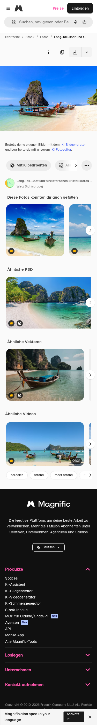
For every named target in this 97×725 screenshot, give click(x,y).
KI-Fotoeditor (61, 150)
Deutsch (48, 547)
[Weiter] (75, 165)
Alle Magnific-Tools (21, 641)
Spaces (11, 578)
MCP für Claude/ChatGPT (31, 616)
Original (33, 69)
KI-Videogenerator (20, 597)
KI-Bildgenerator (74, 145)
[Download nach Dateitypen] (86, 52)
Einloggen (80, 8)
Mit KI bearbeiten (32, 165)
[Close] (90, 717)
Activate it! (73, 716)
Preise (58, 8)
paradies (17, 475)
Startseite (12, 37)
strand (39, 475)
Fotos (44, 37)
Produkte (14, 569)
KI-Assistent (15, 584)
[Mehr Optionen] (48, 52)
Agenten (16, 622)
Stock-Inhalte (16, 610)
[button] (48, 547)
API (8, 628)
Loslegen (14, 655)
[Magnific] (48, 505)
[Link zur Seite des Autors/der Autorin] (9, 183)
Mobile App (14, 635)
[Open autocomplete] (11, 22)
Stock (30, 37)
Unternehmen (18, 669)
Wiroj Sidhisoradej (30, 186)
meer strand (64, 475)
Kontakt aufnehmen (24, 684)
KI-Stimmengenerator (23, 603)
